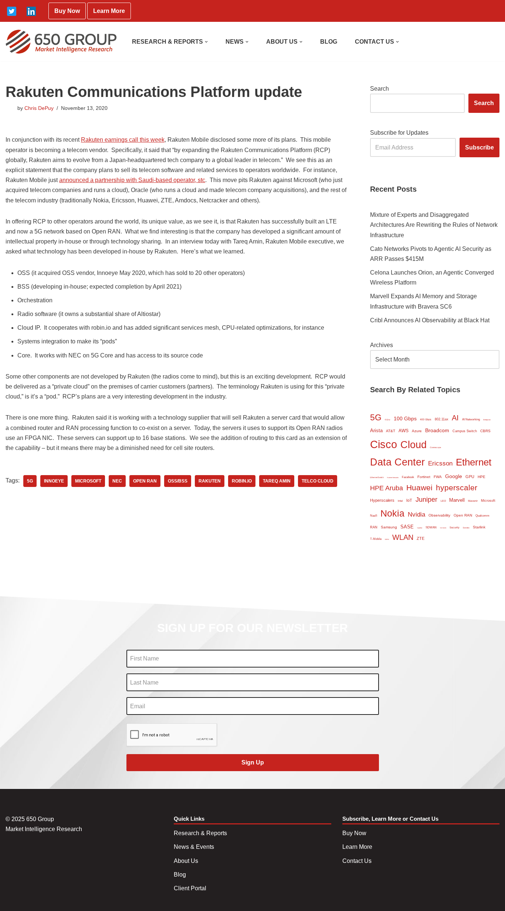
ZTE (420, 538)
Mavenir (473, 501)
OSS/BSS (177, 481)
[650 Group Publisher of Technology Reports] (61, 41)
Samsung (389, 527)
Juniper (426, 499)
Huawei (419, 487)
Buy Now (67, 11)
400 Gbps (425, 419)
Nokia (392, 513)
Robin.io (242, 481)
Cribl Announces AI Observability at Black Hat (429, 320)
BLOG (328, 41)
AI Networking (471, 419)
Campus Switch (465, 431)
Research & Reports (200, 833)
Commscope (435, 447)
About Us (186, 861)
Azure (417, 431)
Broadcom (437, 430)
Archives (381, 345)
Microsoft (88, 481)
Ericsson (440, 463)
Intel (400, 501)
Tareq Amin (277, 481)
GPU (469, 476)
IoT (409, 500)
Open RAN (145, 481)
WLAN (402, 537)
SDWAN (431, 527)
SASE (407, 527)
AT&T (390, 431)
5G (30, 481)
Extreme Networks (393, 477)
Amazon (487, 419)
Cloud (413, 444)
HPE (481, 477)
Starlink (479, 527)
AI (455, 418)
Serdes (466, 528)
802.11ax (441, 419)
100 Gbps (405, 418)
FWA (438, 477)
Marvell (457, 500)
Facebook (408, 477)
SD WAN (443, 528)
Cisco (383, 444)
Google (453, 476)
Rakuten (210, 481)
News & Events (194, 847)
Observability (439, 515)
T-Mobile (376, 539)
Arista (376, 430)
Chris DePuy (39, 108)
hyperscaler (456, 487)
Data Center (397, 462)
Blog (180, 874)
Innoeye (54, 481)
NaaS (373, 515)
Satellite (419, 528)
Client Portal (190, 888)
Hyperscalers (382, 500)
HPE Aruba (386, 488)
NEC (117, 481)
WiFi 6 (387, 539)
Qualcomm (482, 515)
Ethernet (473, 462)
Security (455, 527)
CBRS (485, 431)
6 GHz (387, 419)
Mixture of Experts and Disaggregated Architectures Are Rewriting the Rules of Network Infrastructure (434, 225)
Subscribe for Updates (399, 133)
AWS (404, 430)
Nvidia (416, 514)
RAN (373, 527)
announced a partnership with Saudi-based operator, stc (132, 180)
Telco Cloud (317, 481)
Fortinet (423, 477)
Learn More (109, 11)
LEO (443, 501)
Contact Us (357, 861)
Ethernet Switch (377, 477)
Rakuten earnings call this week (123, 140)
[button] (206, 41)
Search (379, 88)
